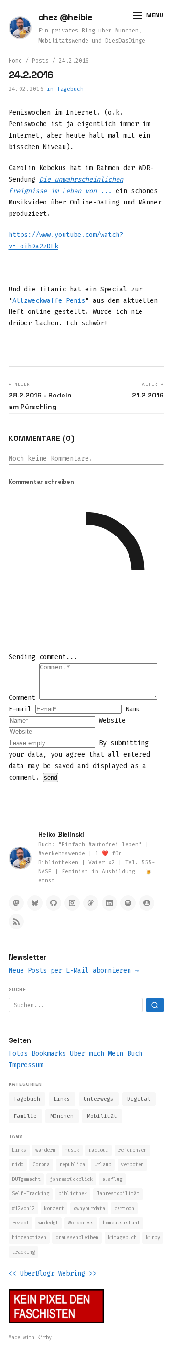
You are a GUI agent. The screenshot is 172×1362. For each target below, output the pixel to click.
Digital (138, 1099)
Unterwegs (99, 1099)
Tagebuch (70, 89)
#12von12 (23, 1208)
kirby (153, 1237)
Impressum (26, 1065)
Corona (41, 1164)
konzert (54, 1208)
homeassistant (121, 1223)
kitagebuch (122, 1237)
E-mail (22, 709)
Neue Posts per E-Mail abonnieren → (74, 970)
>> (93, 1273)
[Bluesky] (35, 903)
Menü (154, 15)
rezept (20, 1223)
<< (12, 1273)
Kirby (44, 1337)
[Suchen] (155, 1005)
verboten (132, 1164)
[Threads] (90, 903)
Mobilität (102, 1116)
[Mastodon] (16, 903)
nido (17, 1164)
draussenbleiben (76, 1237)
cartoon (124, 1208)
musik (72, 1150)
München (62, 1116)
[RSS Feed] (16, 921)
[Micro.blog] (146, 903)
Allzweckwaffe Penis (48, 301)
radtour (98, 1150)
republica (72, 1164)
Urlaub (102, 1164)
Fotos (18, 1054)
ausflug (112, 1179)
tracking (23, 1252)
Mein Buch (125, 1054)
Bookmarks (49, 1054)
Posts (40, 60)
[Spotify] (128, 903)
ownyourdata (89, 1208)
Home (15, 60)
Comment (24, 698)
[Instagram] (72, 903)
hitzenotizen (29, 1237)
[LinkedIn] (109, 903)
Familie (25, 1116)
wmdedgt (48, 1223)
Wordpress (81, 1223)
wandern (45, 1150)
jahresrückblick (71, 1179)
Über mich (87, 1054)
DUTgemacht (26, 1179)
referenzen (132, 1150)
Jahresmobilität (118, 1193)
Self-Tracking (30, 1193)
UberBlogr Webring (52, 1273)
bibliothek (72, 1193)
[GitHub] (53, 903)
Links (62, 1099)
